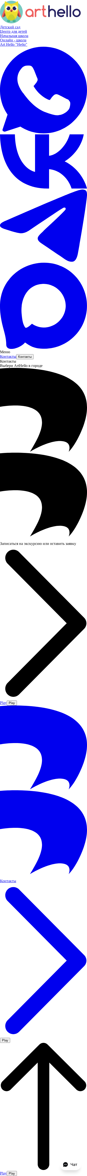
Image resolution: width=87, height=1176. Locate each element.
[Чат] (70, 1164)
